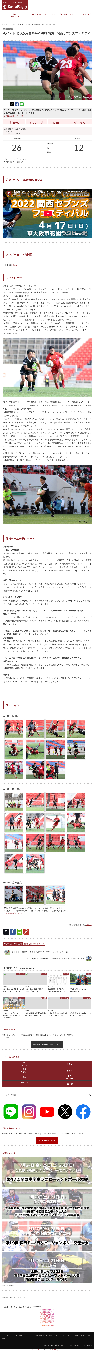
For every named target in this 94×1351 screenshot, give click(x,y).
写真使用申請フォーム (14, 913)
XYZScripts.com (57, 1350)
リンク (68, 1335)
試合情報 (19, 944)
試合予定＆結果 (15, 15)
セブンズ (9, 944)
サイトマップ (6, 1335)
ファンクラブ (86, 14)
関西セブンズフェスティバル (35, 944)
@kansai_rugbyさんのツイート (13, 1297)
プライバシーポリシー (23, 1335)
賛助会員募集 (79, 1335)
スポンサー (74, 14)
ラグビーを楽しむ (50, 14)
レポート (59, 122)
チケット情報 (36, 14)
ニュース (25, 14)
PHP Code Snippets (38, 1350)
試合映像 (14, 122)
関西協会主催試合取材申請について (47, 1044)
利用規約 (38, 1335)
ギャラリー (81, 122)
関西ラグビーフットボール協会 (67, 1345)
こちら (14, 265)
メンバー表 (36, 122)
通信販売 (63, 14)
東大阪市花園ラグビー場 (13, 116)
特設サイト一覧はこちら (11, 1285)
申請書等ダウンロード (54, 1335)
